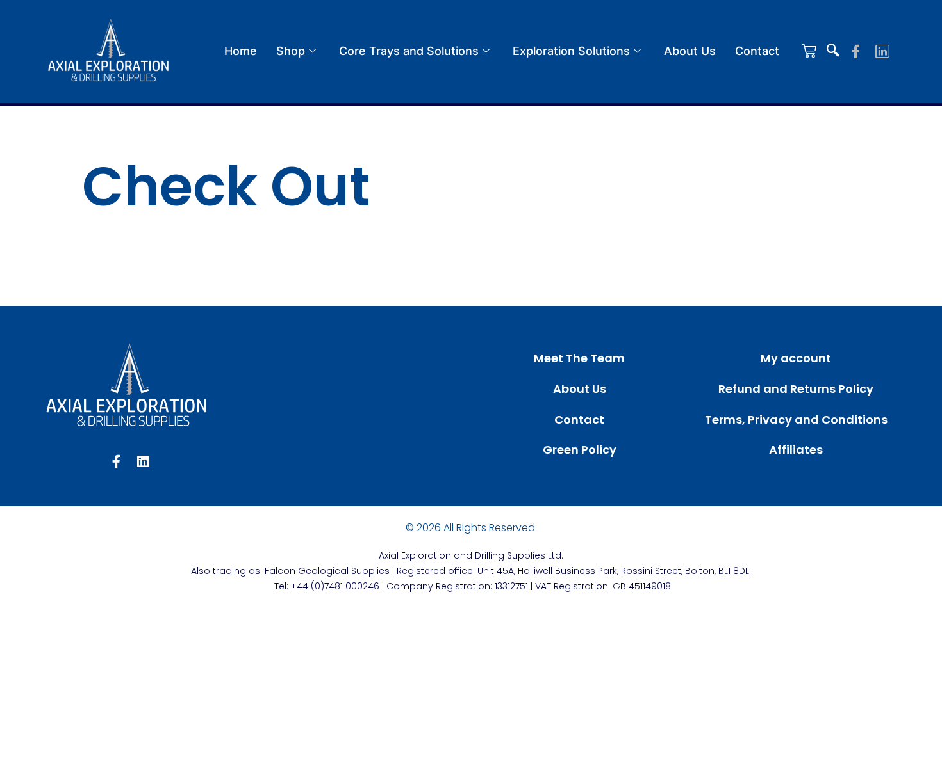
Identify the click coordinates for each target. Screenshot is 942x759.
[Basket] (809, 51)
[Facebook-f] (856, 51)
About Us (690, 51)
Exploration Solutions (571, 51)
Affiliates (796, 450)
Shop (290, 51)
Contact (757, 51)
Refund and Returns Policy (795, 389)
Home (240, 51)
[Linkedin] (882, 51)
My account (796, 358)
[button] (833, 51)
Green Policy (579, 450)
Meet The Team (579, 358)
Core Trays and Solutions (409, 51)
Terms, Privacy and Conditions (796, 419)
